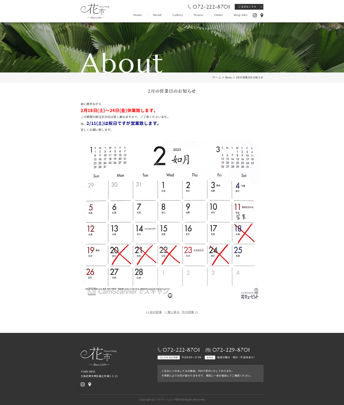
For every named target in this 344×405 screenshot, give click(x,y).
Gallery (178, 15)
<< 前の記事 (154, 312)
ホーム (216, 77)
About (157, 15)
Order (218, 15)
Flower (199, 15)
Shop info (240, 15)
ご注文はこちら (247, 6)
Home (137, 15)
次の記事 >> (190, 312)
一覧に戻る (171, 312)
